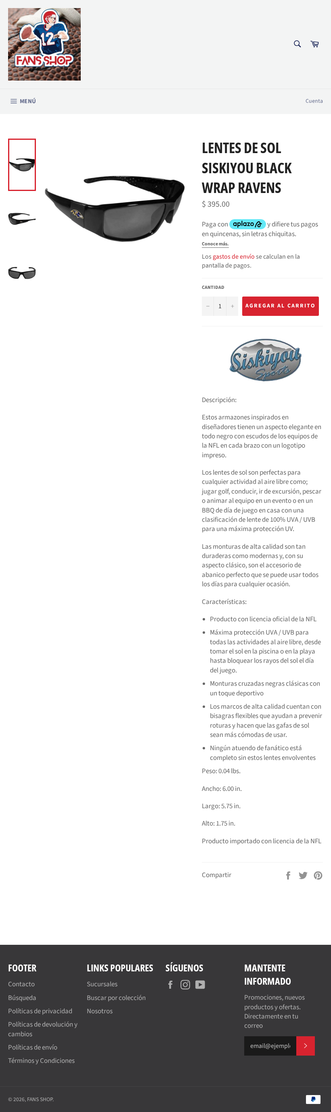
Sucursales (102, 984)
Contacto (21, 984)
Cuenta (314, 101)
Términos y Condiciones (41, 1061)
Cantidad (213, 287)
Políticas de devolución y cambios (43, 1029)
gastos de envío (234, 256)
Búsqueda (22, 998)
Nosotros (100, 1011)
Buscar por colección (116, 998)
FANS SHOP (39, 1099)
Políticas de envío (32, 1047)
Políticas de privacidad (40, 1011)
